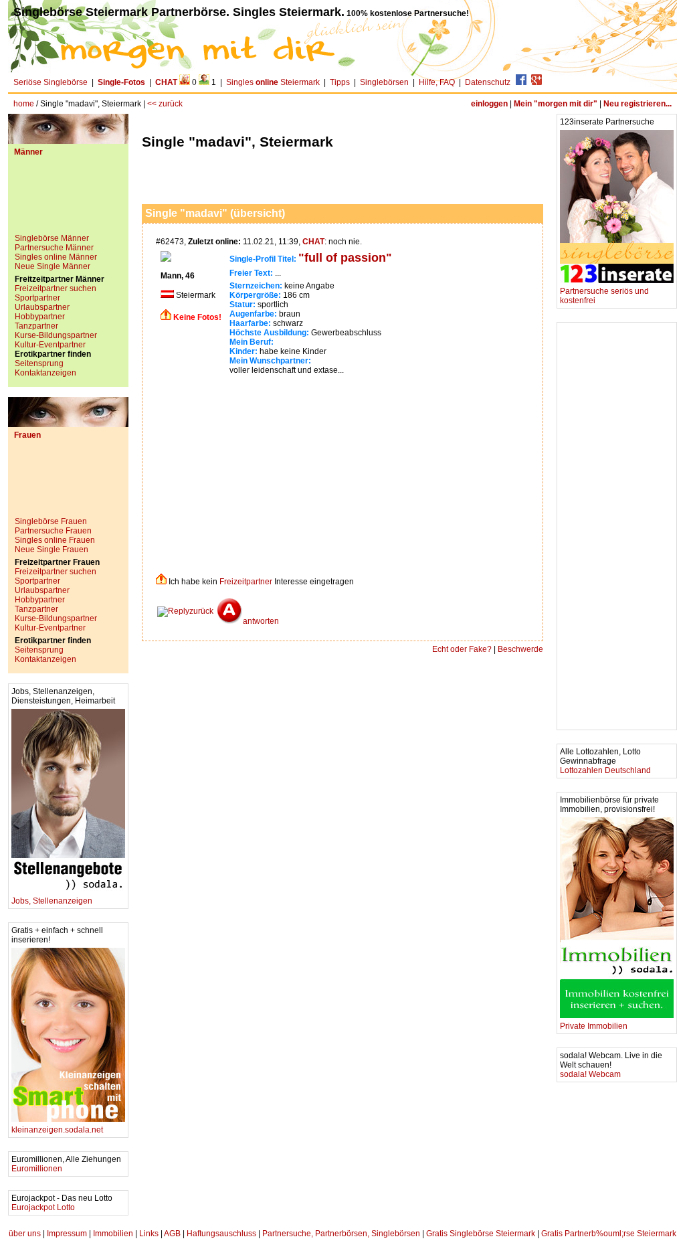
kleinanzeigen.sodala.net (57, 1130)
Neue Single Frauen (51, 549)
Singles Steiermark (273, 82)
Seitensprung (39, 363)
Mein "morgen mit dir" (555, 103)
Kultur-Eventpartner (50, 344)
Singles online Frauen (55, 540)
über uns (25, 1233)
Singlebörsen (384, 82)
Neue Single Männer (52, 266)
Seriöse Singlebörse (50, 82)
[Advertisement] (68, 200)
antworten (261, 621)
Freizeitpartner (245, 581)
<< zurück (165, 103)
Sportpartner (37, 298)
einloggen (489, 103)
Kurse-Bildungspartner (56, 335)
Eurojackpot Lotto (43, 1207)
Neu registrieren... (637, 103)
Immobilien (113, 1233)
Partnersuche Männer (54, 247)
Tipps (340, 82)
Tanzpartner (36, 326)
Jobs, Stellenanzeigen (51, 901)
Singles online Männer (56, 257)
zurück (201, 611)
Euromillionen (36, 1168)
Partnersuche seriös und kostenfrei (604, 295)
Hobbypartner (40, 316)
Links (149, 1233)
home (23, 103)
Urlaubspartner (42, 307)
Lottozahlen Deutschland (605, 770)
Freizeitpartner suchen (55, 288)
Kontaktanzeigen (45, 373)
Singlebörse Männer (52, 238)
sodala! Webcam (590, 1074)
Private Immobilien (593, 1026)
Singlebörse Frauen (51, 521)
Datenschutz (487, 82)
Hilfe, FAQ (437, 82)
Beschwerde (520, 649)
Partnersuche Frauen (53, 530)
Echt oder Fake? (462, 649)
